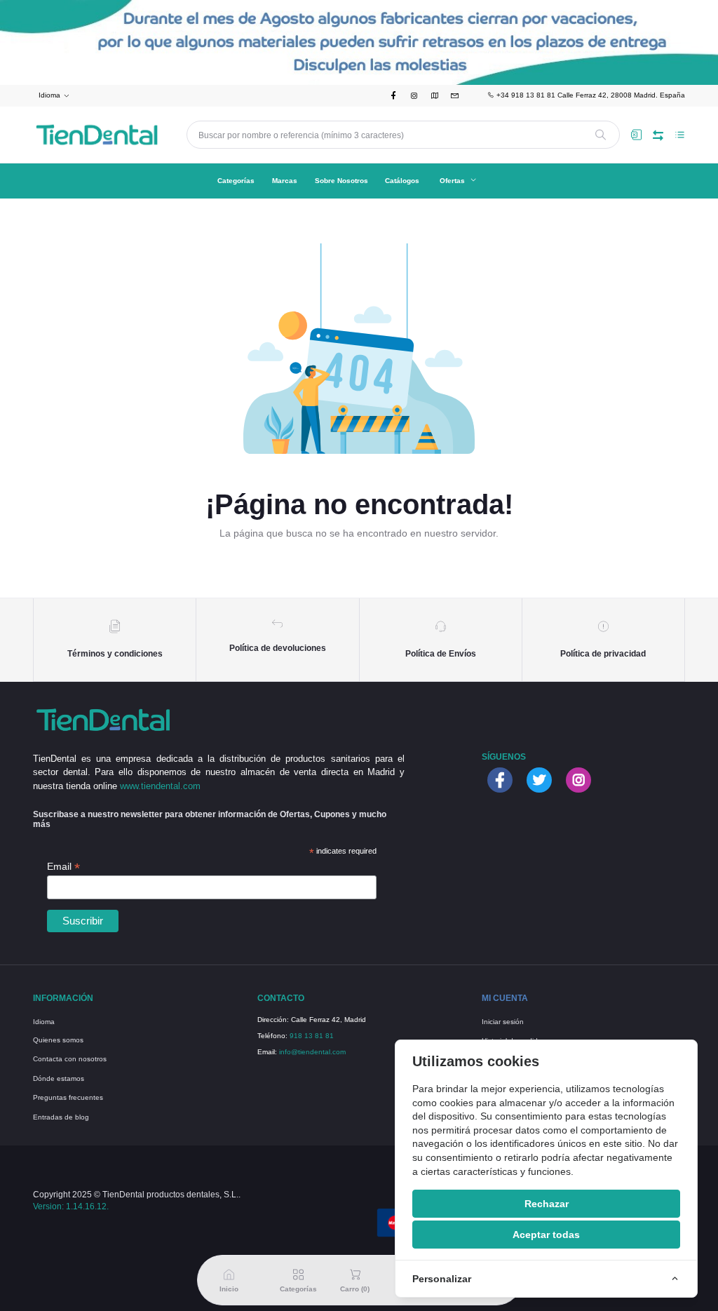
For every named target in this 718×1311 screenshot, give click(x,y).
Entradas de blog (61, 1117)
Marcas (284, 180)
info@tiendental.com (312, 1052)
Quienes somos (58, 1040)
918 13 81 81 (312, 1036)
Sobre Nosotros (341, 180)
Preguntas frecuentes (68, 1097)
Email (63, 866)
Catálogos (402, 180)
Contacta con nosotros (70, 1059)
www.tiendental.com (160, 786)
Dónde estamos (58, 1078)
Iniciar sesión (503, 1022)
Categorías (236, 180)
